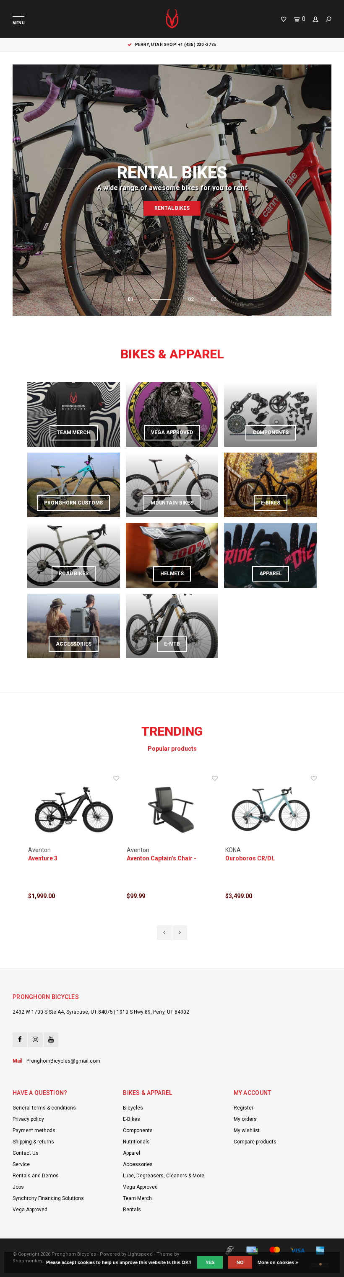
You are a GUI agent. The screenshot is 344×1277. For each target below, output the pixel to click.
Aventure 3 (42, 858)
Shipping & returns (33, 1142)
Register (243, 1108)
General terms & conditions (44, 1108)
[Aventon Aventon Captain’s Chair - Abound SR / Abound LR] (172, 810)
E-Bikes (131, 1119)
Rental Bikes (172, 208)
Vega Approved (30, 1210)
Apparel (131, 1153)
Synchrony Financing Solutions (48, 1198)
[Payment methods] (229, 1251)
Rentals (132, 1210)
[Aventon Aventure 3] (73, 810)
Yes (210, 1262)
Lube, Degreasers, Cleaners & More (163, 1176)
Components (138, 1130)
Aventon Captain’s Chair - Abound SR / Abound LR (161, 858)
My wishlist (247, 1130)
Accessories (138, 1164)
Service (21, 1164)
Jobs (18, 1187)
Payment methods (34, 1130)
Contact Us (26, 1153)
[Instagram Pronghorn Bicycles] (35, 1039)
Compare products (255, 1142)
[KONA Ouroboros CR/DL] (270, 810)
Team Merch (137, 1198)
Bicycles (133, 1108)
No (240, 1262)
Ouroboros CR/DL (250, 858)
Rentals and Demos (36, 1176)
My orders (245, 1119)
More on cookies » (278, 1262)
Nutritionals (136, 1142)
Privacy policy (28, 1119)
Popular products (172, 748)
